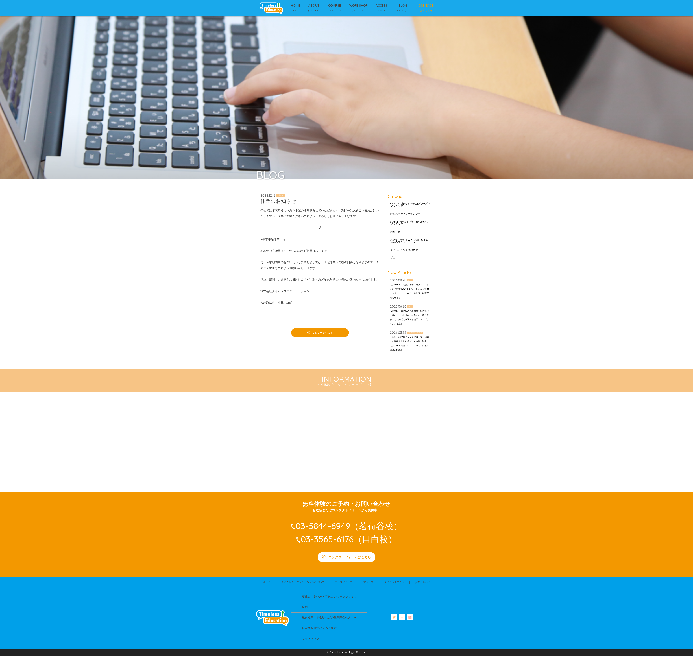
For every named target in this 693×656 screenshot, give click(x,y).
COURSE (334, 5)
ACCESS (381, 5)
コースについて (344, 582)
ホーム (267, 582)
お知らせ (395, 232)
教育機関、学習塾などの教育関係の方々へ (329, 617)
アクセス (368, 582)
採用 (305, 607)
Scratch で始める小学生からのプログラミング (409, 223)
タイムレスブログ (394, 582)
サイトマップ (310, 638)
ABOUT (313, 5)
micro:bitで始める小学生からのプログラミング (410, 205)
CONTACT (426, 5)
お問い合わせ (422, 582)
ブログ (394, 257)
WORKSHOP (358, 5)
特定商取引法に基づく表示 (319, 628)
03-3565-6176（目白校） (349, 539)
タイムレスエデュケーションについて (302, 582)
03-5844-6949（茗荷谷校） (349, 525)
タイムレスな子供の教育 (404, 250)
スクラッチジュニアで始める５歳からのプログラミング (409, 241)
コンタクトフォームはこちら (350, 557)
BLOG (402, 5)
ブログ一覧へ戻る (322, 332)
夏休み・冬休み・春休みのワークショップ (329, 596)
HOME (295, 5)
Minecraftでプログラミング (405, 214)
